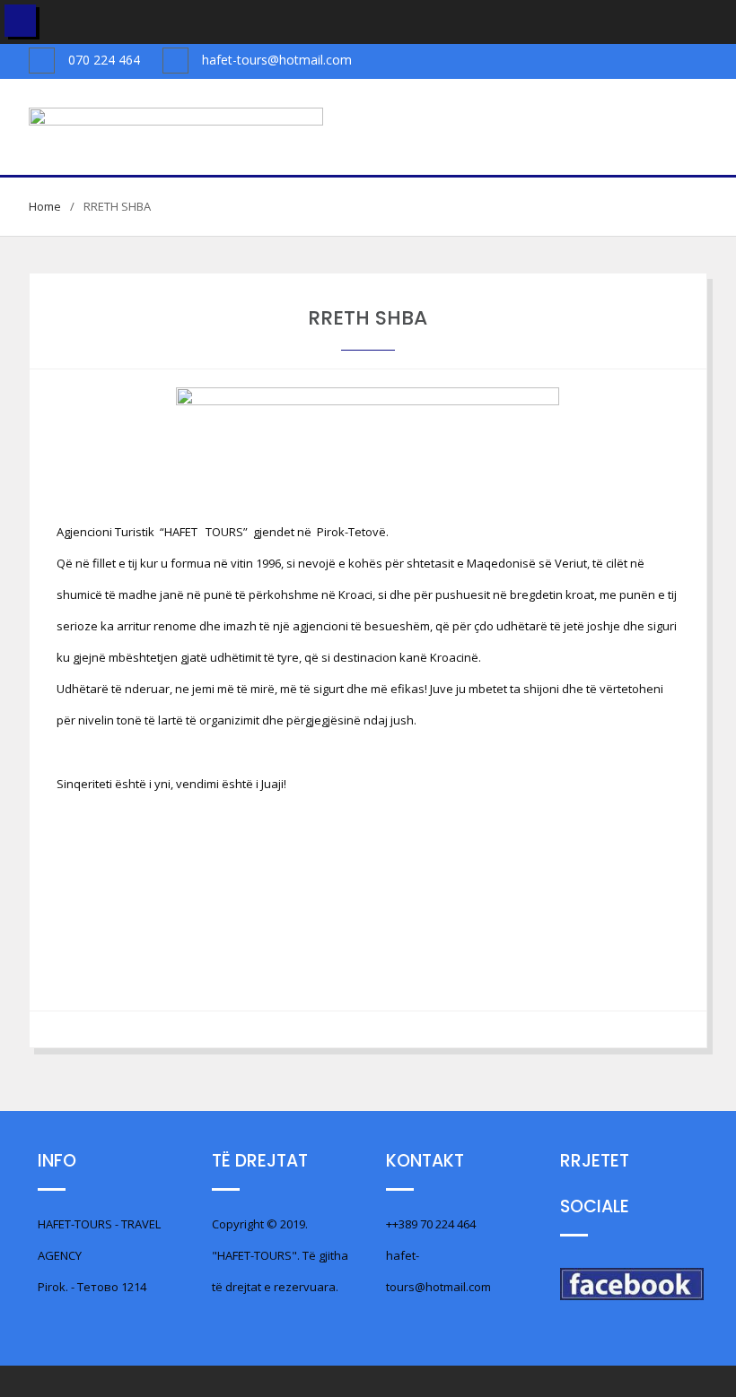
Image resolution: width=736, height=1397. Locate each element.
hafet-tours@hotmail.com (277, 59)
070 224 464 (104, 59)
